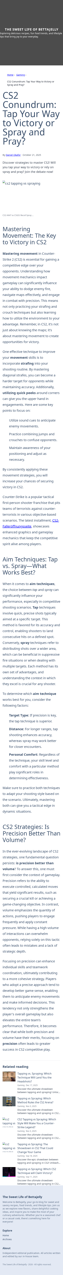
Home (10, 74)
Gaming (20, 74)
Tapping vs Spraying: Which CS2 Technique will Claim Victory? (36, 1171)
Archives (7, 1239)
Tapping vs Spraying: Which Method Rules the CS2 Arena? (35, 1100)
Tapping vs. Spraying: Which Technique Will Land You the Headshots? (34, 1077)
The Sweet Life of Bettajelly (31, 29)
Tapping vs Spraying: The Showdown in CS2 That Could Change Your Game (35, 1148)
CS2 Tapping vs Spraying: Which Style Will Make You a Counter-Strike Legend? (36, 1123)
